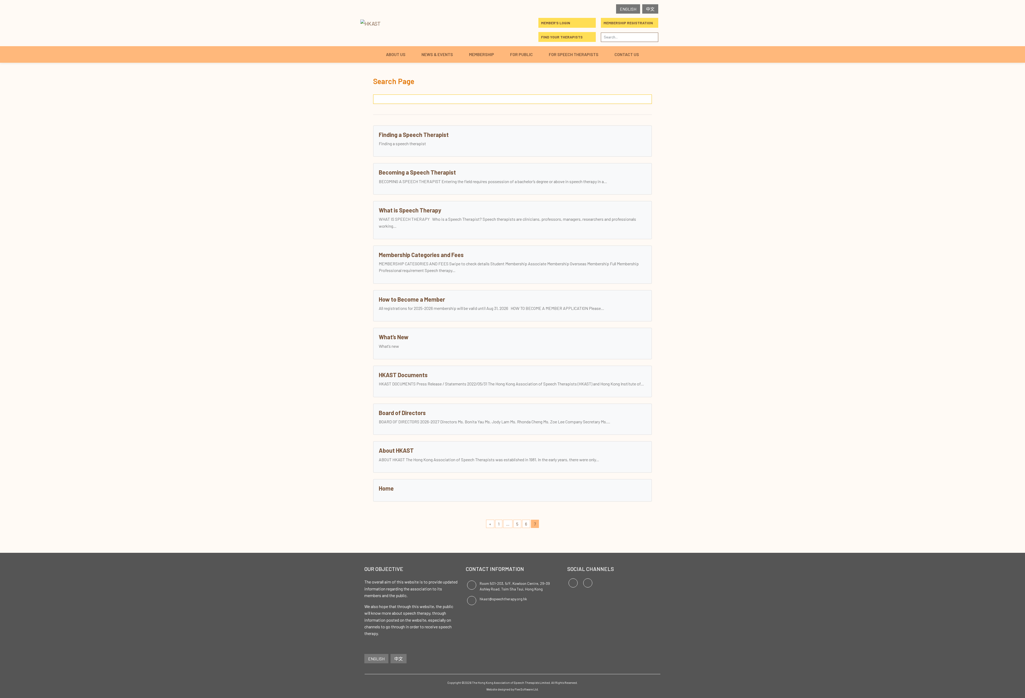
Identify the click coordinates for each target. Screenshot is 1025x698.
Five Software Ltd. (527, 689)
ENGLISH (628, 8)
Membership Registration (628, 23)
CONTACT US (626, 54)
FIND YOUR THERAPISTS (562, 37)
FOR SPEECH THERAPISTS (573, 54)
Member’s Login (555, 23)
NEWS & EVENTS (437, 54)
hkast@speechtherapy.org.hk (503, 599)
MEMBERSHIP (481, 54)
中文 (650, 8)
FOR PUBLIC (521, 54)
